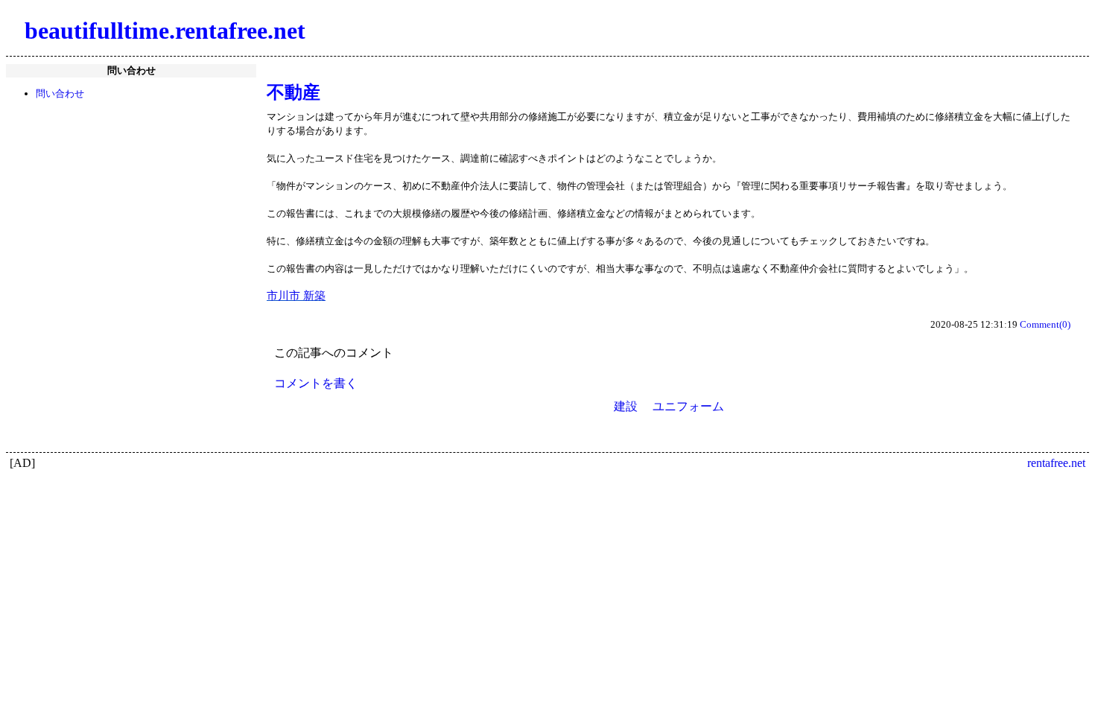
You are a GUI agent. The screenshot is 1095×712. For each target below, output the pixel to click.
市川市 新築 (296, 296)
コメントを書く (316, 383)
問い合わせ (60, 93)
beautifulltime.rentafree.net (165, 30)
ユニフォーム (688, 406)
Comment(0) (1045, 324)
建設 (626, 406)
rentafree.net (1056, 463)
